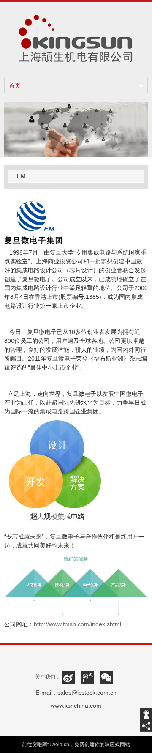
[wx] (106, 677)
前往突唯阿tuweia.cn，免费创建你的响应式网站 (76, 745)
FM (21, 176)
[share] (146, 726)
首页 (15, 85)
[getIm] (146, 714)
